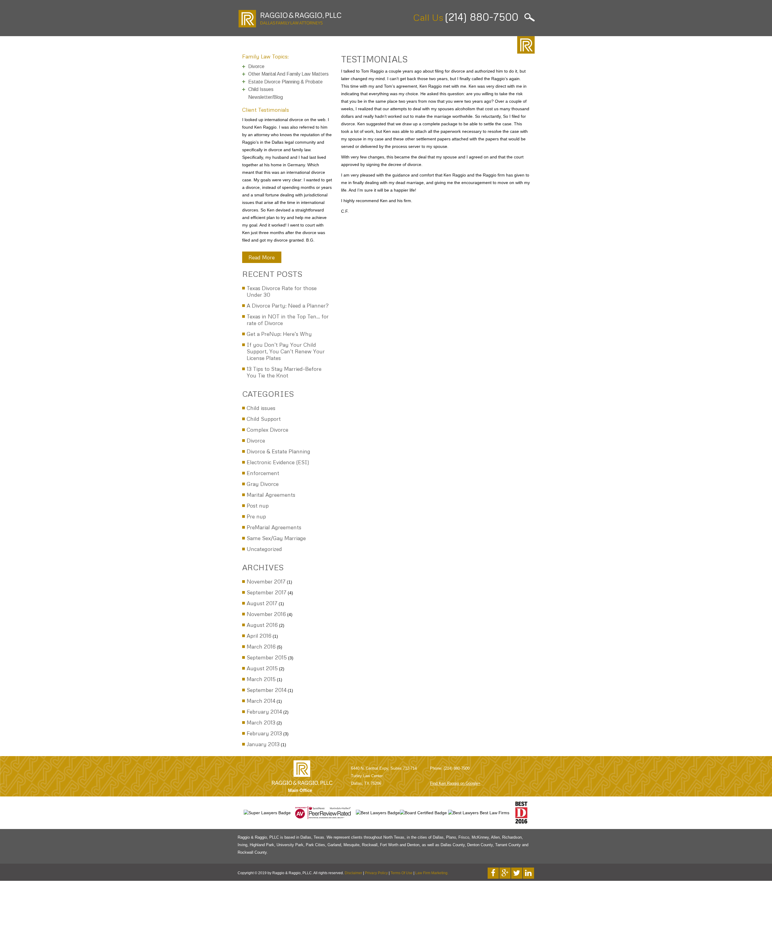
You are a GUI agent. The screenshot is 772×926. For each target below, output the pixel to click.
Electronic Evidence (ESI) (278, 462)
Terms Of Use (402, 873)
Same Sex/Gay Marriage (276, 538)
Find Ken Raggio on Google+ (455, 783)
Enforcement (263, 473)
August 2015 (262, 668)
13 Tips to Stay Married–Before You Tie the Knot (284, 372)
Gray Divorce (263, 483)
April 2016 (259, 635)
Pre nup (256, 516)
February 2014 (264, 711)
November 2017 (266, 581)
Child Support (264, 418)
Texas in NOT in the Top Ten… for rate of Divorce (288, 319)
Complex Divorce (267, 429)
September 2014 (266, 690)
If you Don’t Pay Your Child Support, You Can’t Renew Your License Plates (286, 351)
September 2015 (267, 657)
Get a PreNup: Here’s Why (279, 333)
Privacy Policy (376, 873)
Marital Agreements (271, 494)
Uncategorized (264, 549)
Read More (261, 257)
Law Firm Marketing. (431, 873)
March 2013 (261, 722)
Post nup (258, 505)
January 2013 (263, 744)
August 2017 (262, 603)
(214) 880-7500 (481, 16)
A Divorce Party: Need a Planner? (288, 305)
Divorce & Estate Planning (278, 451)
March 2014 (261, 700)
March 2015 (261, 679)
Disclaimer (353, 873)
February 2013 (264, 733)
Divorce (256, 440)
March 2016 (261, 646)
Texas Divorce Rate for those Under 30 (282, 291)
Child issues (261, 408)
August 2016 (262, 624)
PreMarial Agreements (274, 527)
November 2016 (266, 614)
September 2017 (266, 592)
